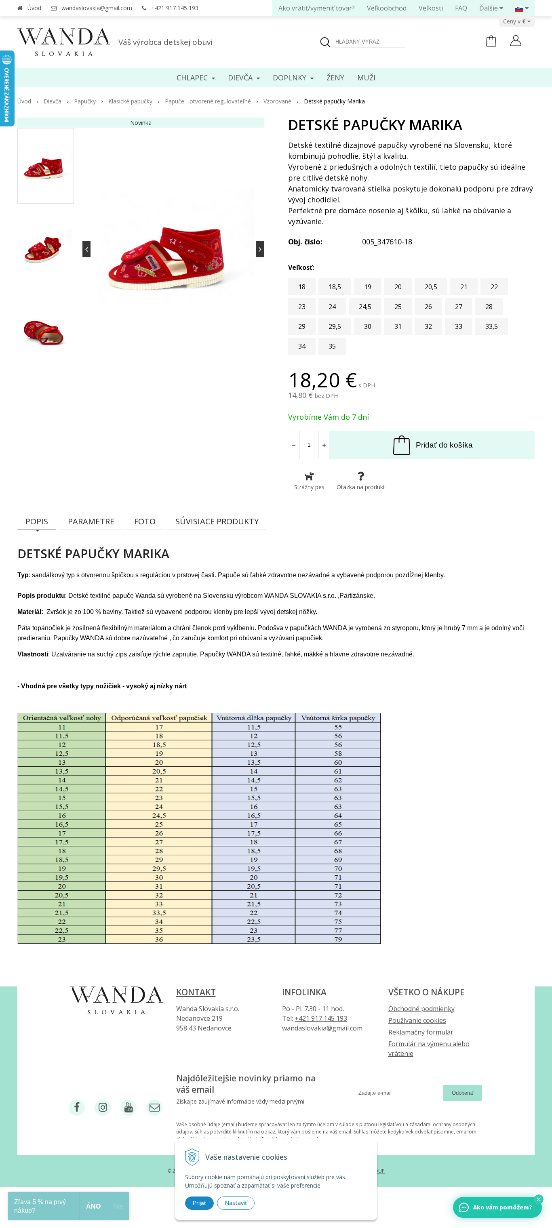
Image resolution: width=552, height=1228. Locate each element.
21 (464, 286)
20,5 (431, 286)
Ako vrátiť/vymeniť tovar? (316, 8)
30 (367, 326)
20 (398, 286)
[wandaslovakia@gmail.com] (154, 1108)
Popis (36, 521)
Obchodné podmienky (421, 1008)
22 (494, 286)
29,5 (335, 326)
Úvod (34, 8)
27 (458, 306)
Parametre (91, 521)
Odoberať (463, 1093)
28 (489, 306)
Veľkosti (431, 8)
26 (428, 306)
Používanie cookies (417, 1020)
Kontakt (196, 992)
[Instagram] (103, 1108)
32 (428, 326)
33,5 (491, 326)
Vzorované (277, 101)
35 (332, 346)
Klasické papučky (130, 101)
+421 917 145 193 (174, 8)
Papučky (85, 101)
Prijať (199, 1203)
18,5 (335, 286)
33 (458, 326)
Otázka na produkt (361, 487)
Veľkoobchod (387, 8)
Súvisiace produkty (217, 521)
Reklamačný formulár (420, 1032)
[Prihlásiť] (515, 41)
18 (301, 286)
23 (301, 306)
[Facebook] (77, 1108)
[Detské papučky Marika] (173, 249)
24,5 (365, 306)
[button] (539, 1199)
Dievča (52, 101)
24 (332, 306)
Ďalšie (489, 8)
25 (398, 306)
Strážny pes (309, 487)
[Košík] (491, 44)
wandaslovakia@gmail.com (96, 8)
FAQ (461, 8)
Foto (145, 521)
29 (301, 326)
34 (301, 346)
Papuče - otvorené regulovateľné (208, 101)
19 (367, 286)
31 (398, 326)
